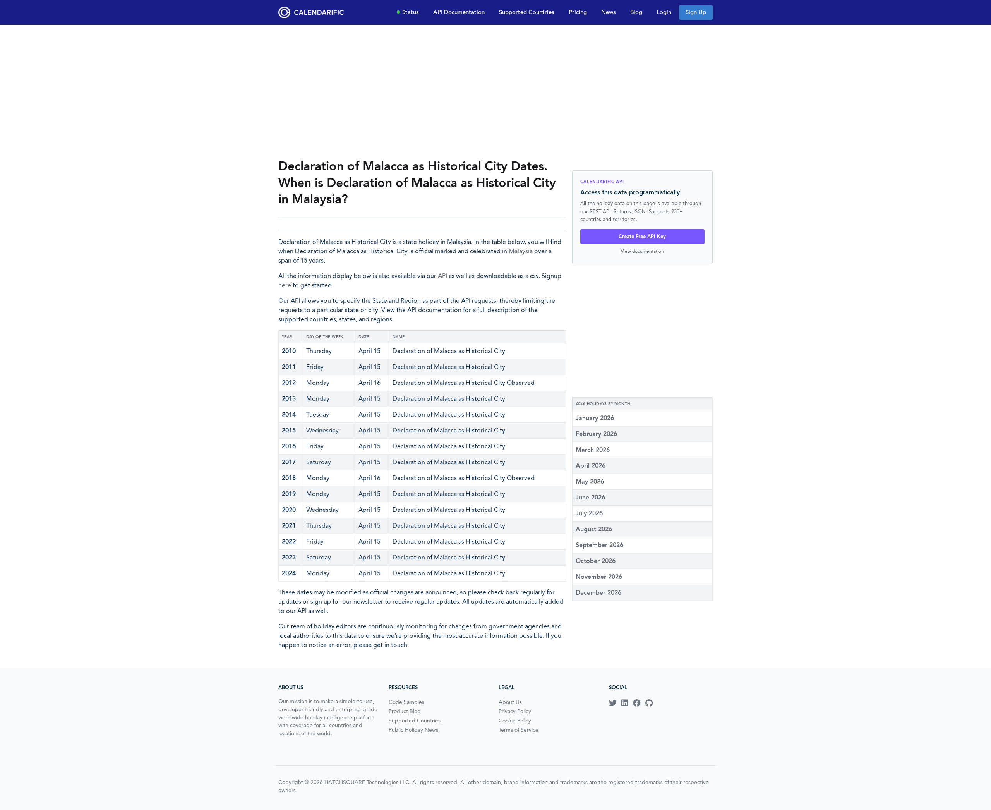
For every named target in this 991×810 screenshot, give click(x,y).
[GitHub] (649, 703)
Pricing (578, 12)
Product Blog (405, 711)
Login (664, 12)
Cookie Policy (515, 720)
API (442, 276)
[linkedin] (624, 703)
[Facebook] (637, 703)
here (284, 285)
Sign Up (696, 12)
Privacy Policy (515, 711)
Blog (636, 12)
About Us (510, 702)
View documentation (642, 251)
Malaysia (521, 251)
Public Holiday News (413, 730)
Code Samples (406, 702)
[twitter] (613, 703)
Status (410, 12)
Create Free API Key (642, 236)
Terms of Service (518, 730)
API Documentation (459, 12)
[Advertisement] (495, 91)
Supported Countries (526, 12)
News (608, 12)
